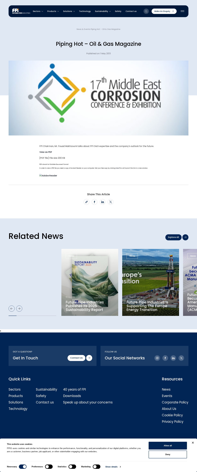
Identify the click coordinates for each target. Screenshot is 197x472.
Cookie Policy (172, 415)
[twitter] (110, 202)
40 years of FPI (74, 389)
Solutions (67, 11)
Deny (167, 454)
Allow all (168, 445)
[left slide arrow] (12, 309)
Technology (85, 11)
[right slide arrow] (19, 309)
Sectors (36, 11)
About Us (169, 408)
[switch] (49, 467)
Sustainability (101, 11)
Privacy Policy (172, 421)
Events (167, 396)
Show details (111, 467)
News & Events (83, 29)
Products (51, 11)
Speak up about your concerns (76, 402)
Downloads (72, 396)
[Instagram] (157, 358)
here (117, 168)
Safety (118, 11)
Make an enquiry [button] (162, 11)
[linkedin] (102, 202)
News (166, 389)
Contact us (131, 11)
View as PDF (45, 152)
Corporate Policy (175, 402)
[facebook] (94, 202)
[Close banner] (193, 443)
